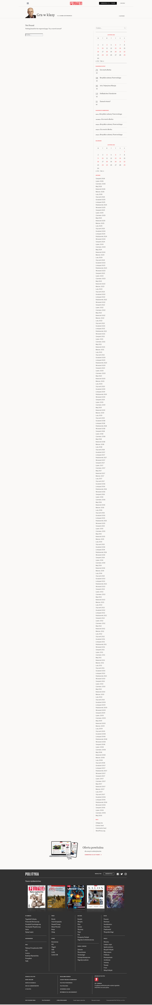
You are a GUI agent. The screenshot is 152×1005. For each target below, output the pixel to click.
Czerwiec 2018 (100, 436)
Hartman (106, 922)
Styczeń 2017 (100, 481)
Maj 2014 (99, 565)
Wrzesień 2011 (100, 647)
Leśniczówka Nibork (62, 1000)
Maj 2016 (99, 502)
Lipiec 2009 (100, 715)
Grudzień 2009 (101, 702)
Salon (27, 929)
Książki (80, 919)
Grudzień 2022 (100, 294)
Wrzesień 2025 (100, 207)
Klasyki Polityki (108, 949)
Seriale (80, 927)
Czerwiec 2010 (100, 686)
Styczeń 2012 (100, 636)
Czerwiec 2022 (100, 310)
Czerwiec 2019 (100, 405)
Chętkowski (107, 929)
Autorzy (106, 962)
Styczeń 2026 (100, 197)
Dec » (102, 61)
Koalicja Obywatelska (32, 956)
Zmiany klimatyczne (84, 957)
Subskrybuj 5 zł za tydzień (92, 854)
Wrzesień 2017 (100, 460)
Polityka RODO (64, 985)
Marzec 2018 (100, 444)
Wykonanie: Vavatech (96, 1000)
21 (120, 52)
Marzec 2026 (100, 192)
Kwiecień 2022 (100, 315)
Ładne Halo (82, 1000)
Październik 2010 (101, 676)
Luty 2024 (99, 257)
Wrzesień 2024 (100, 239)
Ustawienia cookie (65, 989)
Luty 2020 (99, 384)
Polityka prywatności (66, 982)
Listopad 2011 (100, 642)
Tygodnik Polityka (31, 919)
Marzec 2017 (100, 476)
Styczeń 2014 (100, 576)
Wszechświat (82, 952)
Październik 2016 (101, 489)
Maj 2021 (99, 344)
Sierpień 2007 (100, 776)
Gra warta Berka (107, 119)
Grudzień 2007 (100, 765)
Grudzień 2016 (100, 484)
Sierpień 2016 (100, 494)
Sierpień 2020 (100, 368)
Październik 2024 (101, 236)
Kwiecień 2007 (100, 787)
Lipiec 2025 (99, 213)
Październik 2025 (101, 205)
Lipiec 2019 (99, 402)
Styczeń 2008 (100, 763)
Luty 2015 (99, 542)
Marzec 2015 (100, 539)
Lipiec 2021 (99, 339)
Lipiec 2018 (99, 434)
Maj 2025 (99, 218)
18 (107, 52)
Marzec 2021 (100, 350)
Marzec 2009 (100, 726)
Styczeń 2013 (100, 608)
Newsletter (98, 873)
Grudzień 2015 (100, 515)
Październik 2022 (101, 300)
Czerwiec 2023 (100, 279)
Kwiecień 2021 (100, 347)
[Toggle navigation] (27, 3)
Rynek (53, 938)
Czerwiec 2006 (101, 813)
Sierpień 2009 (100, 713)
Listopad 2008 (100, 736)
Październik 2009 (101, 708)
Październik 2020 (101, 363)
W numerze (28, 915)
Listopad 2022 (100, 297)
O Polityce (28, 989)
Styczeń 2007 (100, 794)
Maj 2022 (99, 313)
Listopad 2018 (100, 423)
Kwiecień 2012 (100, 629)
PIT (52, 944)
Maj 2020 (99, 376)
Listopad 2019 (100, 392)
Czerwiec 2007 (101, 781)
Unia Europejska (56, 922)
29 (124, 55)
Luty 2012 (99, 634)
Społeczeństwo (108, 947)
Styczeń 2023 (100, 292)
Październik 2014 (101, 552)
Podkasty (106, 955)
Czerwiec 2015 (100, 531)
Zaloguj (122, 3)
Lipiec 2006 (100, 810)
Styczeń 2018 (100, 450)
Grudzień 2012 (100, 610)
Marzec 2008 (100, 758)
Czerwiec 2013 (100, 594)
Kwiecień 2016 (100, 505)
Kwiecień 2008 (100, 755)
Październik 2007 (101, 771)
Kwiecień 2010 (100, 692)
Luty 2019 (99, 415)
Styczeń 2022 (100, 323)
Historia (106, 942)
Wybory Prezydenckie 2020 (33, 948)
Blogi (105, 915)
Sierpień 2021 (100, 336)
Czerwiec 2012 (100, 623)
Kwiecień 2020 (100, 379)
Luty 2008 (99, 760)
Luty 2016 (99, 510)
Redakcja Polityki (30, 976)
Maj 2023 (99, 281)
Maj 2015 (99, 534)
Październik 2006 (101, 802)
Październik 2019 (101, 394)
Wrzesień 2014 (100, 555)
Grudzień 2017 (100, 452)
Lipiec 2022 (99, 307)
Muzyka (80, 922)
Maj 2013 (99, 597)
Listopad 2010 (100, 673)
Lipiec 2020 (100, 371)
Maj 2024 (99, 250)
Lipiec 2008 (100, 747)
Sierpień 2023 (100, 273)
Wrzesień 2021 (100, 334)
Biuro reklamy (29, 979)
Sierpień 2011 (100, 650)
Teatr (79, 932)
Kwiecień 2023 (100, 284)
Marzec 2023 (100, 286)
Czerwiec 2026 (100, 184)
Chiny (53, 932)
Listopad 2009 (100, 705)
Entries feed (100, 825)
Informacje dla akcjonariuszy (68, 992)
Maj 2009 (99, 721)
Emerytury (54, 942)
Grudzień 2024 (100, 231)
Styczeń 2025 (100, 229)
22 (124, 52)
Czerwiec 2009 (101, 718)
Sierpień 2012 (100, 618)
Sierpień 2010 (100, 681)
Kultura (80, 915)
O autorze (122, 16)
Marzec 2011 (100, 663)
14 (120, 48)
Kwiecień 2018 (100, 442)
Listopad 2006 (100, 800)
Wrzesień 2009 (101, 710)
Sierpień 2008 (100, 744)
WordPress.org (100, 831)
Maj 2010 (99, 689)
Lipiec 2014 (99, 560)
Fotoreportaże (108, 957)
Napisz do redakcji (30, 982)
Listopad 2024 (100, 234)
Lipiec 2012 (99, 621)
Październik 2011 (101, 644)
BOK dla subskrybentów (32, 985)
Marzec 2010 (100, 694)
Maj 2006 (99, 815)
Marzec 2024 (100, 255)
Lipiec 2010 (99, 684)
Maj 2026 (99, 186)
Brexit (53, 919)
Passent (106, 919)
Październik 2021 (101, 331)
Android (99, 983)
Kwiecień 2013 (100, 600)
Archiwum (107, 960)
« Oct (97, 61)
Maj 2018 (99, 439)
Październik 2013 (101, 584)
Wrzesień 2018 (100, 429)
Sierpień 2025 (100, 210)
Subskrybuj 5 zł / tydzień (108, 3)
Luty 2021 (99, 352)
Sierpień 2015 (100, 526)
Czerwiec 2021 (100, 342)
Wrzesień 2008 (101, 742)
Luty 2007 (99, 792)
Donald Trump (55, 924)
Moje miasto (107, 952)
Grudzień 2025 (100, 200)
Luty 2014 (99, 573)
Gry (79, 934)
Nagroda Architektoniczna (86, 940)
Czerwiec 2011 (100, 655)
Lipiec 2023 (99, 276)
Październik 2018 (101, 426)
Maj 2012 (99, 626)
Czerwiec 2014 (100, 563)
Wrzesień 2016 (100, 492)
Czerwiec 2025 (100, 215)
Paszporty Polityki (83, 937)
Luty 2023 (99, 289)
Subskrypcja (108, 873)
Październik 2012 (101, 615)
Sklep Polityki (108, 970)
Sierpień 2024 (100, 242)
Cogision (78, 1000)
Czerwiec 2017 (100, 468)
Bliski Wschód (55, 927)
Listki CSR (54, 955)
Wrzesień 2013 (100, 586)
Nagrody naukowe (83, 960)
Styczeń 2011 (100, 668)
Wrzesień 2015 (100, 523)
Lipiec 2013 (99, 592)
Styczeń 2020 (100, 386)
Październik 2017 (101, 458)
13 (115, 48)
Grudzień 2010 (100, 671)
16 (98, 52)
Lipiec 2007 (100, 779)
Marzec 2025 (100, 223)
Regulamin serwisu (65, 976)
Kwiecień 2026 (100, 189)
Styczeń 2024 (100, 260)
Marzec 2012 (100, 631)
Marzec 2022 (100, 318)
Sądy (26, 961)
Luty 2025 (99, 226)
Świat (53, 915)
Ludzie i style (108, 944)
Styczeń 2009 (100, 731)
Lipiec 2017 (99, 465)
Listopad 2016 (100, 486)
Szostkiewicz (108, 924)
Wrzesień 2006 (101, 805)
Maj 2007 (99, 784)
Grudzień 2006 (101, 797)
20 (116, 52)
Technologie (81, 955)
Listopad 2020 (100, 360)
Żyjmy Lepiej (29, 932)
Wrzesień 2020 (100, 365)
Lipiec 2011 (99, 652)
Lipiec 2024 (99, 244)
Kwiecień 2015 (100, 536)
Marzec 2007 (100, 789)
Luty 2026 (99, 194)
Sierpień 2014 (100, 558)
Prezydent (28, 958)
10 (103, 48)
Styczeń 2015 (100, 544)
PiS (26, 951)
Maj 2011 (98, 658)
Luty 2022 (99, 321)
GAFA (53, 952)
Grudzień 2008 (101, 734)
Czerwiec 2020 (101, 373)
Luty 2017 (99, 479)
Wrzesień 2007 (100, 773)
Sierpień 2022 (100, 305)
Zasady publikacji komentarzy (68, 979)
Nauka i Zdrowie (82, 946)
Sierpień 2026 (100, 179)
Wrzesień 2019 (100, 397)
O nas (105, 968)
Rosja (53, 929)
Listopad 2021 (100, 329)
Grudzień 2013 (100, 579)
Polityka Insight (46, 1000)
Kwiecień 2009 (100, 723)
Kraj (26, 944)
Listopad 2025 (100, 202)
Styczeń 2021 (100, 355)
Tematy (106, 965)
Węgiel (53, 947)
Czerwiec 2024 (100, 247)
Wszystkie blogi (108, 932)
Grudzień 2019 (100, 389)
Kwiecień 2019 (100, 410)
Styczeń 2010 (100, 700)
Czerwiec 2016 (100, 500)
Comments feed (101, 828)
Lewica (27, 953)
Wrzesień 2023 (100, 271)
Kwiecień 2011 (100, 660)
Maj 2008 (99, 752)
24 (103, 55)
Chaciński (107, 927)
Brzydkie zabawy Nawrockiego (111, 114)
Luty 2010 (99, 697)
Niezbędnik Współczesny (33, 927)
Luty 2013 (99, 605)
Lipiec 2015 (99, 529)
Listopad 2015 (100, 518)
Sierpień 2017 (100, 463)
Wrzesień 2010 (100, 679)
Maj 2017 (99, 471)
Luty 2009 (99, 729)
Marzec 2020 (100, 381)
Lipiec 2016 (99, 497)
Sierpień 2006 (100, 808)
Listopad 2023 (100, 265)
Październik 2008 (101, 739)
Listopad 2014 (100, 550)
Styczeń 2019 (100, 418)
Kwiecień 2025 (100, 221)
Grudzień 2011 (100, 639)
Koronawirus (29, 938)
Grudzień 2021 (100, 326)
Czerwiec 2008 (101, 750)
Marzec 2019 (100, 413)
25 (107, 55)
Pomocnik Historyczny (32, 922)
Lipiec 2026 (99, 181)
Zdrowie (80, 949)
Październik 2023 (101, 268)
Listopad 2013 (100, 581)
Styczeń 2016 (100, 513)
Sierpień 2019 (100, 400)
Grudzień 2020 (100, 357)
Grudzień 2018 (100, 421)
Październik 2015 (101, 521)
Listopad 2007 (100, 768)
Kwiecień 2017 (100, 473)
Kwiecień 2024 (100, 252)
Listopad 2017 (100, 455)
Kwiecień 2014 (100, 568)
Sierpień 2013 (100, 589)
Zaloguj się (99, 823)
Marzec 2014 (100, 571)
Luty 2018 (99, 447)
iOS (95, 983)
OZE (52, 949)
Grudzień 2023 (100, 263)
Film (79, 924)
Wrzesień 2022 (100, 302)
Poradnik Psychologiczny (33, 924)
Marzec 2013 (100, 602)
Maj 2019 (99, 407)
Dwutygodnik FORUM (30, 1000)
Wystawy (80, 929)
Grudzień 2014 (100, 547)
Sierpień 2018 (100, 431)
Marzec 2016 (100, 508)
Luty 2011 (99, 665)
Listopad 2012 (100, 613)
